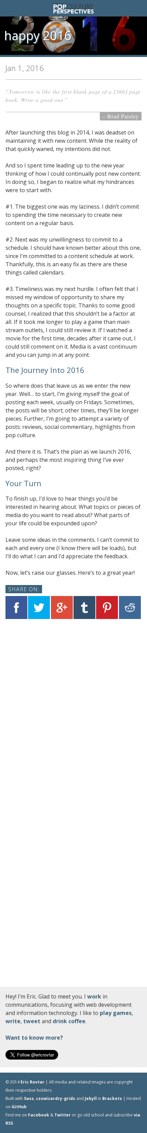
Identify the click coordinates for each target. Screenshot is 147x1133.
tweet (31, 1021)
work (94, 996)
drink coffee (69, 1021)
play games (116, 1013)
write (13, 1021)
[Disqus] (73, 713)
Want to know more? (34, 1037)
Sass (29, 1098)
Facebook (38, 1115)
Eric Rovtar (32, 1082)
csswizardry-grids (55, 1098)
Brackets (112, 1098)
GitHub (19, 1107)
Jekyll (91, 1098)
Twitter (62, 1115)
